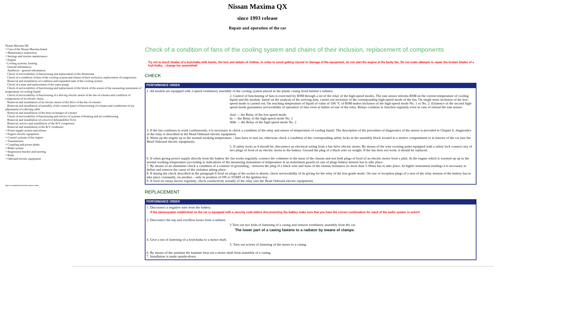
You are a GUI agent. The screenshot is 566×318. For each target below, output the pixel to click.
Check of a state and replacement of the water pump (38, 84)
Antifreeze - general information (26, 70)
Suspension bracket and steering (27, 151)
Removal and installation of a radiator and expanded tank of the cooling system (54, 81)
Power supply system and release (27, 130)
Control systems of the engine (25, 137)
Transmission (15, 141)
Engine (12, 59)
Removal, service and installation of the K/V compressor (41, 123)
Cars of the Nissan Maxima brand (27, 49)
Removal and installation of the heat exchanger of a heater (42, 112)
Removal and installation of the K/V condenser (35, 127)
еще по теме (33, 185)
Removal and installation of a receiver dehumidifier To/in (41, 119)
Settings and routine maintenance (28, 56)
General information (19, 66)
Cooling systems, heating (22, 63)
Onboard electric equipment (24, 158)
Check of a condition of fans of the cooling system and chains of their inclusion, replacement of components (71, 77)
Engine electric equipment (23, 134)
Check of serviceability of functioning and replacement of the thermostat (50, 74)
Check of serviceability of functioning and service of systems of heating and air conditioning (62, 116)
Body (11, 155)
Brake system (15, 148)
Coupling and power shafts (24, 144)
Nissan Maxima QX (17, 45)
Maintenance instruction (22, 52)
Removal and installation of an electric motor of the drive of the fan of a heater (54, 102)
